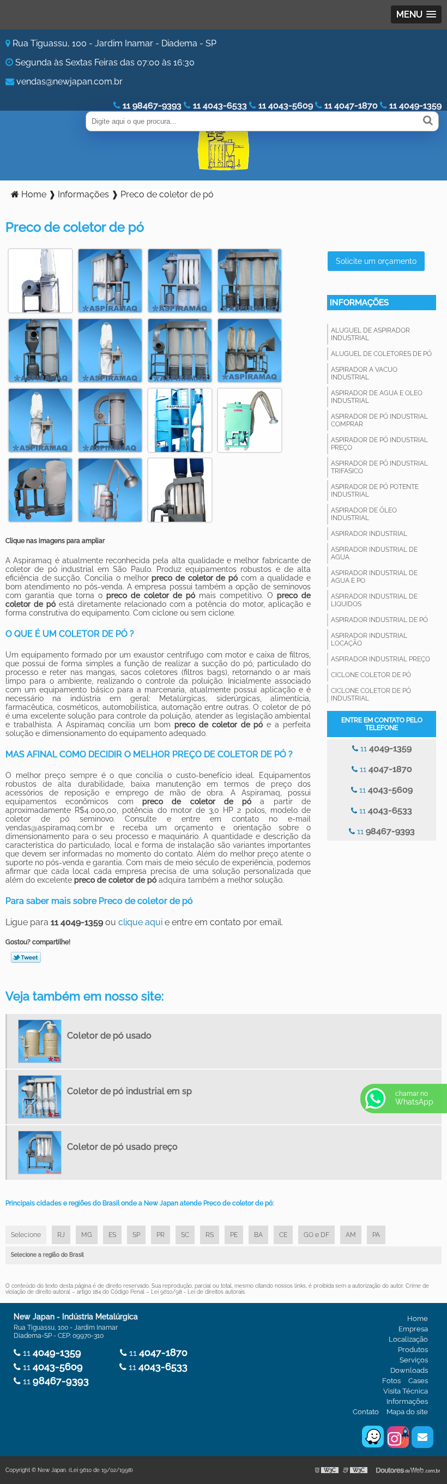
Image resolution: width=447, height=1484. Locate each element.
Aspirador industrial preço (380, 659)
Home (417, 1318)
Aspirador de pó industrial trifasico (379, 467)
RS (210, 1235)
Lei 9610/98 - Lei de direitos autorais (198, 1292)
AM (351, 1235)
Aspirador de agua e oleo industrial (376, 397)
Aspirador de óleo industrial (364, 514)
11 (385, 748)
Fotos (391, 1381)
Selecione (26, 1235)
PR (160, 1235)
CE (283, 1235)
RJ (61, 1235)
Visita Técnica (405, 1391)
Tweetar (26, 957)
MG (86, 1235)
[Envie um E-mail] (422, 1437)
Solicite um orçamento (376, 261)
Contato (366, 1412)
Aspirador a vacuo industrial (364, 373)
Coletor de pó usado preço (122, 1147)
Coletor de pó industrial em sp (129, 1091)
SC (185, 1235)
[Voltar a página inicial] (223, 150)
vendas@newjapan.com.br (69, 81)
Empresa (413, 1329)
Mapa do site (407, 1412)
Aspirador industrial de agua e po (374, 576)
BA (258, 1235)
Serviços (414, 1360)
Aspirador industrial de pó (379, 620)
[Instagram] (398, 1437)
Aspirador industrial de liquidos (374, 600)
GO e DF (316, 1235)
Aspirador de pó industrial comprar (379, 420)
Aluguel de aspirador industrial (370, 334)
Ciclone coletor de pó (371, 675)
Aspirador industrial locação (369, 639)
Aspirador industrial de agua (374, 553)
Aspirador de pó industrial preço (379, 443)
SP (136, 1235)
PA (376, 1235)
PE (234, 1235)
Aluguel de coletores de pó (381, 354)
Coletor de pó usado (109, 1035)
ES (112, 1235)
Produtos (413, 1350)
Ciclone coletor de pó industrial (371, 694)
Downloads (409, 1370)
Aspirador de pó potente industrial (375, 490)
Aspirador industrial (369, 534)
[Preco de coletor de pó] (40, 280)
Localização (408, 1339)
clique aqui (140, 922)
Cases (418, 1381)
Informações (359, 302)
